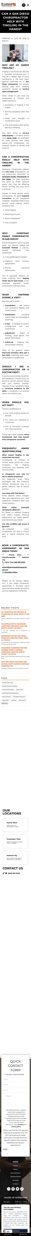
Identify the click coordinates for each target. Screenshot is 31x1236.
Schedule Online (10, 572)
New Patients (15, 1173)
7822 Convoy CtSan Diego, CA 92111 (12, 826)
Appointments (15, 1176)
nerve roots (12, 138)
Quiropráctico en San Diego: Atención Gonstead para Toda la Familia (14, 638)
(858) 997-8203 (14, 873)
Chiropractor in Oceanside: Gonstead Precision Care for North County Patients (14, 626)
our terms (20, 1124)
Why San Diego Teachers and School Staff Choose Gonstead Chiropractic (15, 664)
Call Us (8, 1234)
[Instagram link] (8, 1189)
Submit (5, 1149)
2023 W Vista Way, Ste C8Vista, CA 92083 (14, 842)
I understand (15, 1231)
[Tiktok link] (22, 1189)
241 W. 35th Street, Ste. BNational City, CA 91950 (14, 859)
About (15, 1169)
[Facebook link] (13, 1189)
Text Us (24, 1234)
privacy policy (16, 1126)
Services (15, 1180)
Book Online (23, 5)
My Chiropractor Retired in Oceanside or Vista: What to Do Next (15, 614)
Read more (4, 703)
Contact (15, 1184)
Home (15, 1166)
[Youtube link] (17, 1189)
